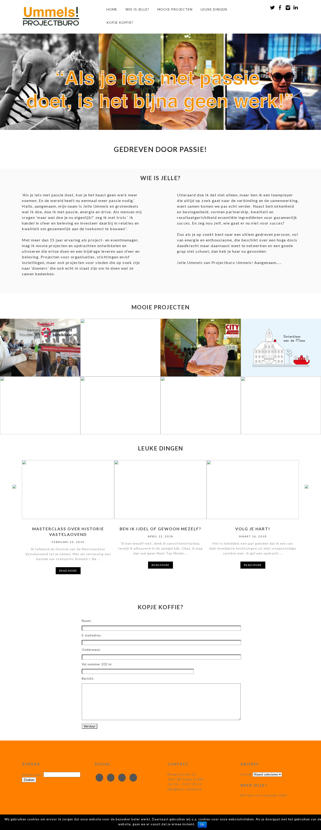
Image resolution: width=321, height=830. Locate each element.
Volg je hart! (252, 528)
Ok (202, 824)
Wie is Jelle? (137, 9)
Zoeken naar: (32, 774)
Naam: (87, 621)
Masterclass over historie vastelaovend (68, 531)
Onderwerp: (91, 650)
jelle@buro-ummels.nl (185, 789)
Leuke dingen (214, 9)
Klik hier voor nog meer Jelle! (263, 795)
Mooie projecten (174, 9)
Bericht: (88, 678)
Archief (246, 774)
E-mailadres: (92, 635)
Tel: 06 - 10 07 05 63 (185, 784)
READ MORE (68, 570)
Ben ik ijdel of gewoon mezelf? (160, 528)
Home (111, 9)
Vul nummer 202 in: (97, 664)
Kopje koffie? (119, 22)
